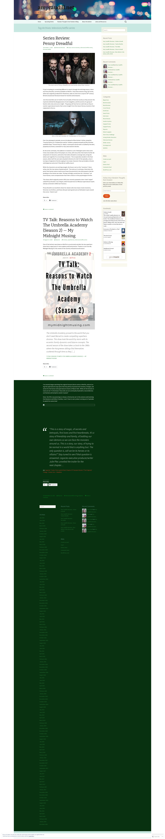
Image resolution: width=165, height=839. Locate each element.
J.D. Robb (106, 213)
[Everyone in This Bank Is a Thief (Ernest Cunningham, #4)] (123, 230)
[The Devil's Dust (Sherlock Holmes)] (123, 237)
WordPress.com (107, 170)
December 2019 (44, 696)
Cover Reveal (106, 108)
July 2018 (42, 741)
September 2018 (44, 736)
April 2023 (42, 590)
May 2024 (42, 566)
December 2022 (44, 600)
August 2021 (43, 643)
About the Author (87, 22)
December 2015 (44, 824)
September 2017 (44, 768)
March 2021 (42, 656)
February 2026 (43, 528)
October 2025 (43, 534)
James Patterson (108, 243)
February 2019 (43, 723)
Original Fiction (107, 124)
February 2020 (43, 691)
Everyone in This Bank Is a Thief (112, 229)
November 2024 (44, 552)
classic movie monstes (74, 47)
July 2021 (42, 646)
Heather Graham (108, 250)
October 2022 (43, 606)
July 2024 (42, 560)
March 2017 (42, 784)
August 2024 (43, 558)
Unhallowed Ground (109, 248)
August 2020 (43, 675)
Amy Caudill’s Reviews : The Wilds (111, 46)
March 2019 (42, 720)
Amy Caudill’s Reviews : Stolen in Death (113, 41)
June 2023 (42, 584)
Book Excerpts (107, 102)
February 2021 (43, 659)
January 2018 (43, 757)
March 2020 (42, 688)
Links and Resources (100, 22)
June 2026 (42, 520)
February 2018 (43, 755)
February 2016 (43, 819)
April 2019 (42, 717)
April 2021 (42, 654)
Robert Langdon (107, 132)
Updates (105, 148)
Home (39, 22)
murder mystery (107, 121)
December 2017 (44, 760)
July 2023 (42, 582)
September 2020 (44, 672)
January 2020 (43, 693)
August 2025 (43, 536)
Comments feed (107, 167)
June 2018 (42, 744)
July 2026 (42, 518)
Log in (104, 162)
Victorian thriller (47, 49)
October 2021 (43, 638)
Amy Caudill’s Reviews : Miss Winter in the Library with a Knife (68, 529)
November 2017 (44, 763)
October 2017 (43, 765)
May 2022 (42, 619)
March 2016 (42, 816)
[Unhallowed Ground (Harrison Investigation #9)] (123, 250)
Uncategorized (107, 145)
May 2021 (42, 651)
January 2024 (43, 574)
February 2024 (43, 571)
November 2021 (44, 635)
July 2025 (42, 539)
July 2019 (42, 709)
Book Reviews (106, 105)
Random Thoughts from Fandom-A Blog (68, 22)
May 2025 (42, 542)
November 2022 (44, 603)
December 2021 (44, 632)
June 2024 (42, 563)
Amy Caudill (111, 65)
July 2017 (42, 773)
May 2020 (42, 683)
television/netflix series (86, 47)
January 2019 (43, 725)
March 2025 (42, 544)
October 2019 (43, 701)
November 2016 (44, 795)
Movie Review (106, 118)
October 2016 (43, 797)
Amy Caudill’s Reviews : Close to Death (113, 49)
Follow (106, 196)
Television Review (60, 47)
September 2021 (44, 640)
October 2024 (43, 555)
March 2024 (42, 568)
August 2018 (43, 739)
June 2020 (42, 680)
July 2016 (42, 805)
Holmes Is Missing (108, 242)
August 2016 (43, 803)
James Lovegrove (108, 237)
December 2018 (44, 728)
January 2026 (43, 531)
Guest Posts (106, 113)
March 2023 (42, 592)
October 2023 (43, 576)
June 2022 (42, 616)
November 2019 (44, 699)
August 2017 (43, 771)
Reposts (58, 240)
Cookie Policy (31, 836)
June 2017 (42, 776)
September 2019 (44, 704)
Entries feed (106, 164)
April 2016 (42, 813)
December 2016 (44, 792)
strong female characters (109, 137)
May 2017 (42, 779)
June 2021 (42, 648)
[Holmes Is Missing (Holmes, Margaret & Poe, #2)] (123, 243)
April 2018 (42, 749)
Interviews (106, 116)
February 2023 (43, 595)
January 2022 (43, 630)
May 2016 (42, 811)
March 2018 (42, 752)
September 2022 (44, 608)
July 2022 (42, 614)
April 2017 (42, 781)
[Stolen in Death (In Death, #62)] (123, 213)
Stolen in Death (107, 212)
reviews (65, 240)
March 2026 (42, 526)
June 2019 (42, 712)
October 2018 (43, 733)
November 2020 (44, 667)
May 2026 (42, 523)
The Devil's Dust (108, 235)
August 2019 (43, 707)
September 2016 (44, 800)
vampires (80, 495)
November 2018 (44, 731)
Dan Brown (106, 110)
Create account (107, 159)
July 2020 (42, 677)
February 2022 (43, 627)
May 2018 (42, 747)
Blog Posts (106, 100)
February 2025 (43, 547)
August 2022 (43, 611)
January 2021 (43, 661)
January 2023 (43, 598)
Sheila (109, 69)
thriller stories (106, 142)
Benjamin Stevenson (108, 230)
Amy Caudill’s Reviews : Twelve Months (113, 44)
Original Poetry (107, 126)
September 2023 (44, 579)
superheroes (71, 240)
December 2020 (44, 664)
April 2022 (42, 622)
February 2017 (43, 787)
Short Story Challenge (108, 134)
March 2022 (42, 624)
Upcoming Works (49, 22)
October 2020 (43, 669)
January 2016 (43, 821)
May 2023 (42, 587)
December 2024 (44, 550)
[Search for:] (125, 22)
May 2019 (42, 715)
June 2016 (42, 808)
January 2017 (43, 789)
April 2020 (42, 685)
